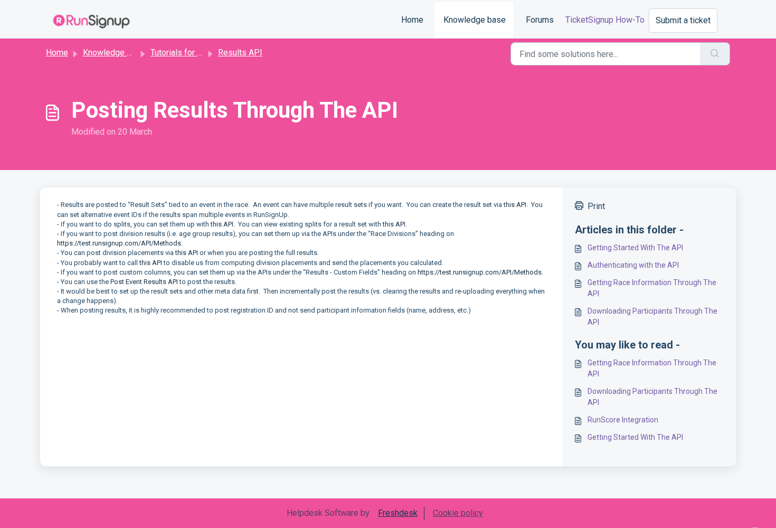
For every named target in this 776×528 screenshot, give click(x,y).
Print (596, 206)
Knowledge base (474, 20)
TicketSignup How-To (605, 20)
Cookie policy (458, 513)
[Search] (715, 53)
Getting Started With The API (635, 247)
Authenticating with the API (633, 265)
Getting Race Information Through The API (652, 288)
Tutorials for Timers (186, 53)
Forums (540, 20)
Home (412, 20)
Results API (240, 53)
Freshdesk (398, 513)
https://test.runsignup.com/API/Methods (119, 243)
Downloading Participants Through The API (652, 316)
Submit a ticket (683, 20)
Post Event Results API (144, 282)
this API (515, 205)
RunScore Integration (623, 420)
